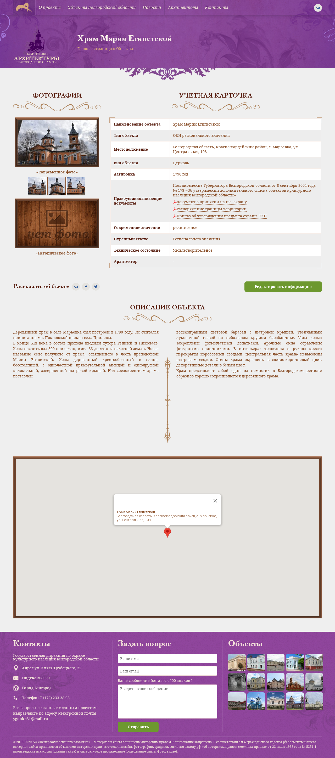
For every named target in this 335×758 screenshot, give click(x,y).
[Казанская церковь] (256, 701)
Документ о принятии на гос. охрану (212, 202)
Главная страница (94, 48)
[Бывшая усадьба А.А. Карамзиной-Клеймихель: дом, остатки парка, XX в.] (237, 701)
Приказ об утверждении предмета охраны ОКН (222, 216)
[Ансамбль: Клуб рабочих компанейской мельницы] (256, 682)
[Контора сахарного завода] (275, 701)
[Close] (215, 500)
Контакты (216, 7)
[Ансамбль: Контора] (275, 662)
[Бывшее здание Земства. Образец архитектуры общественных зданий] (295, 662)
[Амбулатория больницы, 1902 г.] (256, 662)
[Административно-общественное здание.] (237, 662)
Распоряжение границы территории (212, 209)
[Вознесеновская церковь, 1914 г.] (295, 682)
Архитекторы (183, 7)
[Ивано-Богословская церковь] (295, 701)
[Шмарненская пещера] (237, 682)
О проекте (50, 7)
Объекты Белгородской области (102, 7)
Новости (152, 7)
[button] (167, 533)
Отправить (138, 726)
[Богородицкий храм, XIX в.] (314, 682)
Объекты (124, 48)
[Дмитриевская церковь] (314, 701)
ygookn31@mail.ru (30, 718)
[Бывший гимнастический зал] (314, 662)
